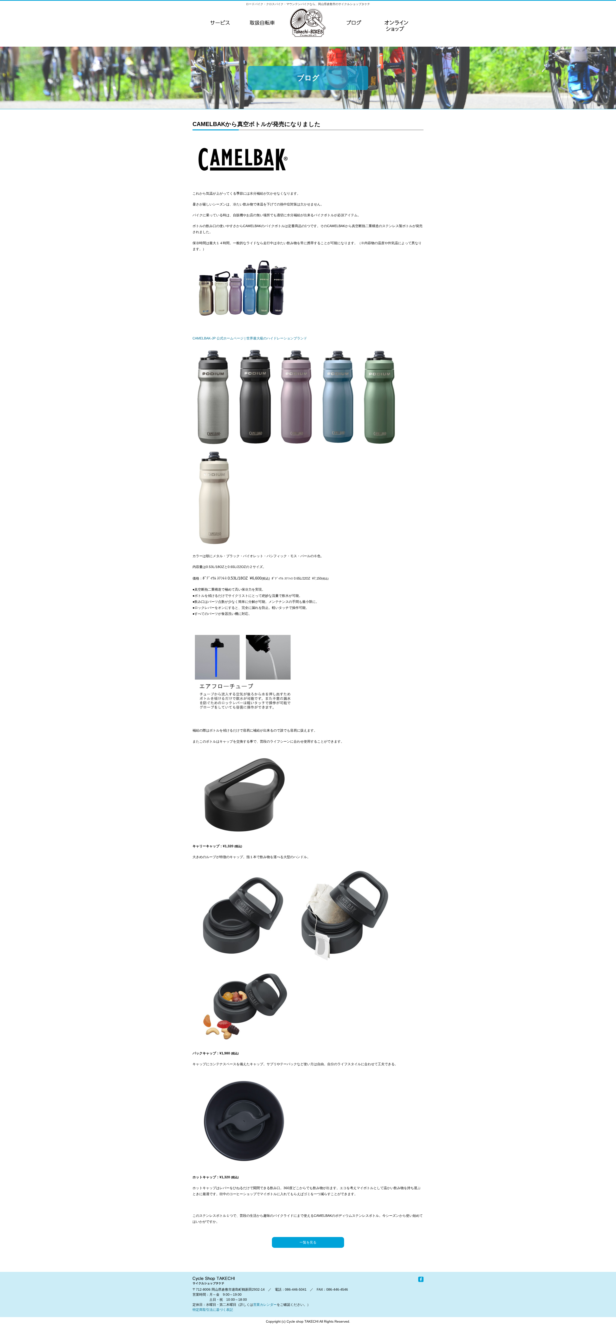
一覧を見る (308, 1242)
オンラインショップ (396, 32)
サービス (220, 22)
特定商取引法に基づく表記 (212, 1310)
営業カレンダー (265, 1305)
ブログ (354, 22)
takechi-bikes (307, 22)
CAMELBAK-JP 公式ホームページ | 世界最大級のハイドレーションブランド (249, 338)
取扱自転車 (262, 22)
